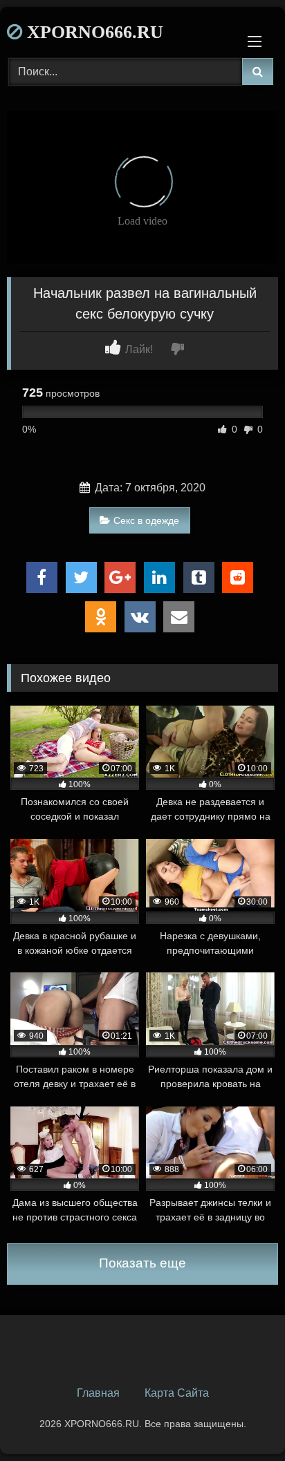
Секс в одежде (146, 520)
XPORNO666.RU (92, 32)
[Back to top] (242, 1419)
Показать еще (142, 1263)
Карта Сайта (177, 1393)
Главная (98, 1393)
